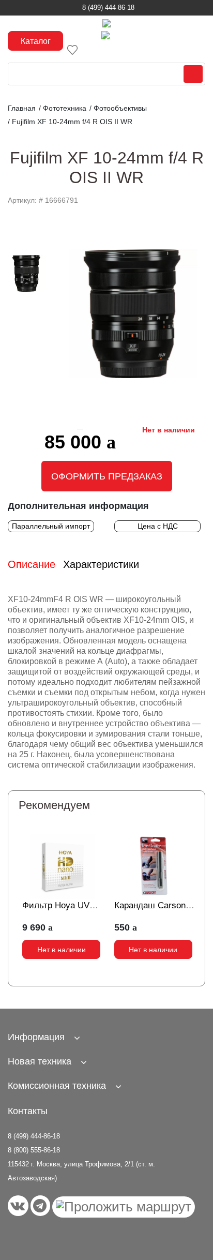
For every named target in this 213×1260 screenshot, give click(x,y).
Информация (36, 1037)
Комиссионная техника (57, 1086)
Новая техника (39, 1061)
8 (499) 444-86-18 (108, 7)
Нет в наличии (61, 950)
